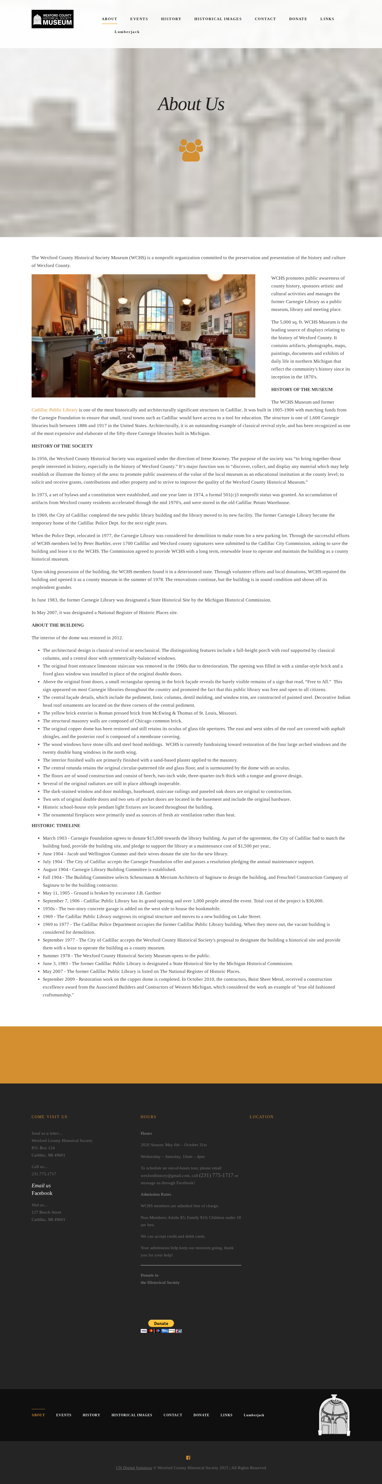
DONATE (298, 19)
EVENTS (139, 19)
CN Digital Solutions (134, 1468)
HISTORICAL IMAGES (218, 19)
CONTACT (265, 19)
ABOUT (109, 19)
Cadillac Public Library (55, 410)
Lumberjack (127, 32)
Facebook (42, 1193)
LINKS (327, 19)
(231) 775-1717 (216, 1175)
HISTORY (171, 19)
